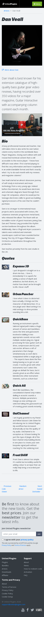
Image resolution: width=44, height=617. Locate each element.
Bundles (5, 565)
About (26, 562)
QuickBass (20, 319)
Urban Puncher (23, 294)
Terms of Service (20, 545)
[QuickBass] (5, 320)
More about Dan (11, 70)
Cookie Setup (7, 596)
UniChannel (21, 413)
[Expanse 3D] (5, 267)
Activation (28, 572)
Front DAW (20, 455)
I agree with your (18, 539)
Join (39, 534)
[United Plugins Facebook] (28, 610)
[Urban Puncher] (5, 294)
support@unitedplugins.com (13, 604)
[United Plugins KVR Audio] (39, 609)
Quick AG (19, 386)
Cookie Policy (7, 593)
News (26, 565)
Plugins (5, 562)
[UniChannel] (5, 414)
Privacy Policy (6, 545)
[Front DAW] (5, 455)
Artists (6, 10)
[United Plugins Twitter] (32, 610)
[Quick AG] (5, 386)
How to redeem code (33, 569)
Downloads (6, 572)
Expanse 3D (21, 266)
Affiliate (5, 575)
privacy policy (27, 539)
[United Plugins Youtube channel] (23, 610)
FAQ (25, 575)
